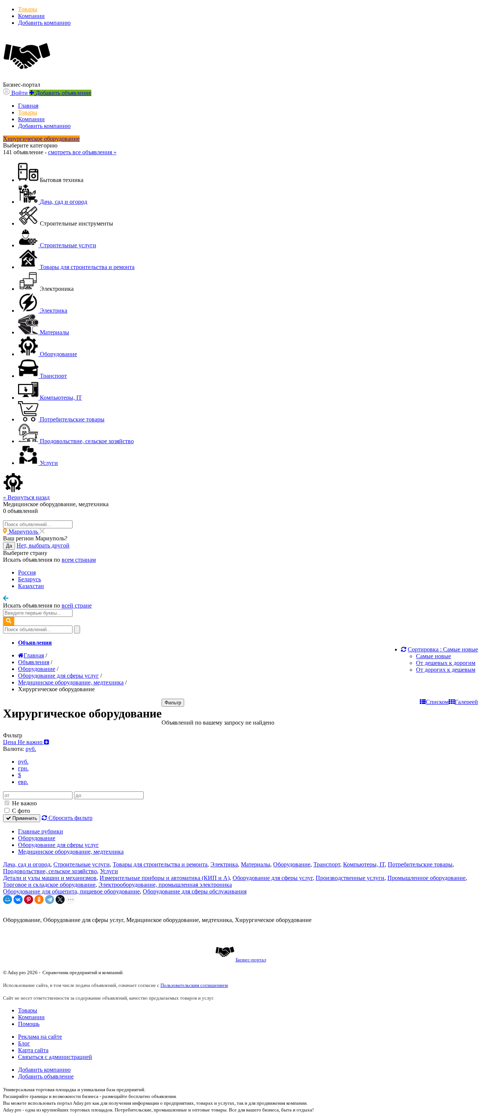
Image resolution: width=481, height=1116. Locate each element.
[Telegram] (49, 899)
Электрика (224, 864)
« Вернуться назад (26, 497)
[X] (60, 899)
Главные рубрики (40, 831)
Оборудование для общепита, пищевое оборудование (71, 891)
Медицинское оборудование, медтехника (71, 851)
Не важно (24, 803)
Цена (23, 742)
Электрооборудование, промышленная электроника (165, 884)
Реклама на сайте (40, 1036)
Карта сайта (33, 1050)
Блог (24, 1043)
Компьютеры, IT (364, 864)
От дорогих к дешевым (445, 669)
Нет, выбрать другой (43, 545)
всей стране (77, 605)
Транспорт (326, 864)
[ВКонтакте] (18, 899)
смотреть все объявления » (82, 152)
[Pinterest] (28, 899)
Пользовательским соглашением (194, 985)
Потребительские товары (420, 864)
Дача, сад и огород (26, 864)
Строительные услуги (81, 864)
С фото (20, 811)
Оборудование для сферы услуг (58, 845)
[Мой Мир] (7, 899)
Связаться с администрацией (55, 1057)
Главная (28, 105)
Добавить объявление (46, 1076)
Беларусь (29, 579)
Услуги (109, 871)
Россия (27, 572)
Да (9, 546)
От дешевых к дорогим (445, 663)
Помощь (28, 1024)
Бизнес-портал (251, 960)
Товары (27, 9)
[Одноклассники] (39, 899)
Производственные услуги (350, 878)
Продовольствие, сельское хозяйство (50, 871)
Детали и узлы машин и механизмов (50, 878)
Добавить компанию (44, 23)
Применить (24, 818)
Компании (31, 16)
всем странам (79, 559)
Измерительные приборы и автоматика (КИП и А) (165, 878)
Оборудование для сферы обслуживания (195, 891)
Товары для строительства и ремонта (160, 864)
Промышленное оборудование (426, 878)
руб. (23, 761)
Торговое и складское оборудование (49, 884)
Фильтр (173, 702)
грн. (23, 768)
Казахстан (31, 586)
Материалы (255, 864)
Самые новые (433, 656)
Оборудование (36, 838)
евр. (23, 782)
